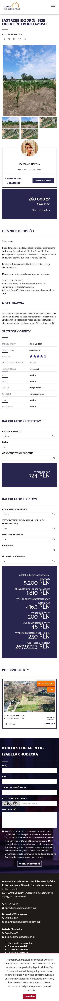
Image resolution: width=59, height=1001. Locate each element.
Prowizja (7, 545)
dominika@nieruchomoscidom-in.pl (23, 922)
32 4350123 (14, 183)
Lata (5, 442)
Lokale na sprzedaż (18, 953)
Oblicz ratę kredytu (41, 210)
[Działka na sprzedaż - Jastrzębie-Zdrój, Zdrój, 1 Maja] (29, 703)
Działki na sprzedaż (18, 950)
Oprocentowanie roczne (17, 453)
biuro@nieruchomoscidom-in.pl (21, 908)
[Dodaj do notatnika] (19, 39)
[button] (6, 80)
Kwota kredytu (11, 431)
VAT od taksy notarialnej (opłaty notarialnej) (23, 522)
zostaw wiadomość (43, 180)
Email (5, 776)
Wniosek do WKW (12, 534)
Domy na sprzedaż (17, 946)
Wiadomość (9, 809)
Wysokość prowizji (13, 556)
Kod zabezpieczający (14, 798)
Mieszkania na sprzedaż (20, 943)
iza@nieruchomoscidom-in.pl (20, 937)
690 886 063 (14, 178)
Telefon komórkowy (15, 787)
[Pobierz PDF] (14, 39)
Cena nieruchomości (14, 509)
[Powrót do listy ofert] (4, 39)
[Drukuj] (9, 39)
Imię (4, 765)
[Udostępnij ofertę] (25, 39)
